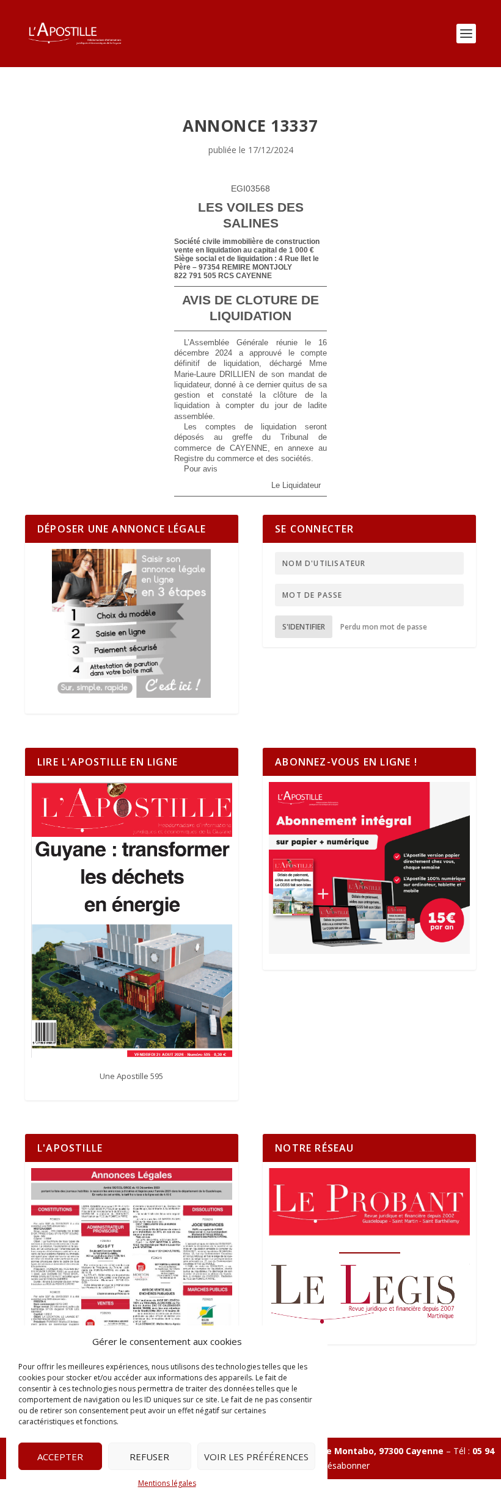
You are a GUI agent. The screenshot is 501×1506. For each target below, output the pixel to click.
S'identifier (303, 627)
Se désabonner (340, 1465)
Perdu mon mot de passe (383, 627)
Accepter (60, 1456)
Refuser (149, 1456)
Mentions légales (167, 1483)
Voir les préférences (256, 1456)
